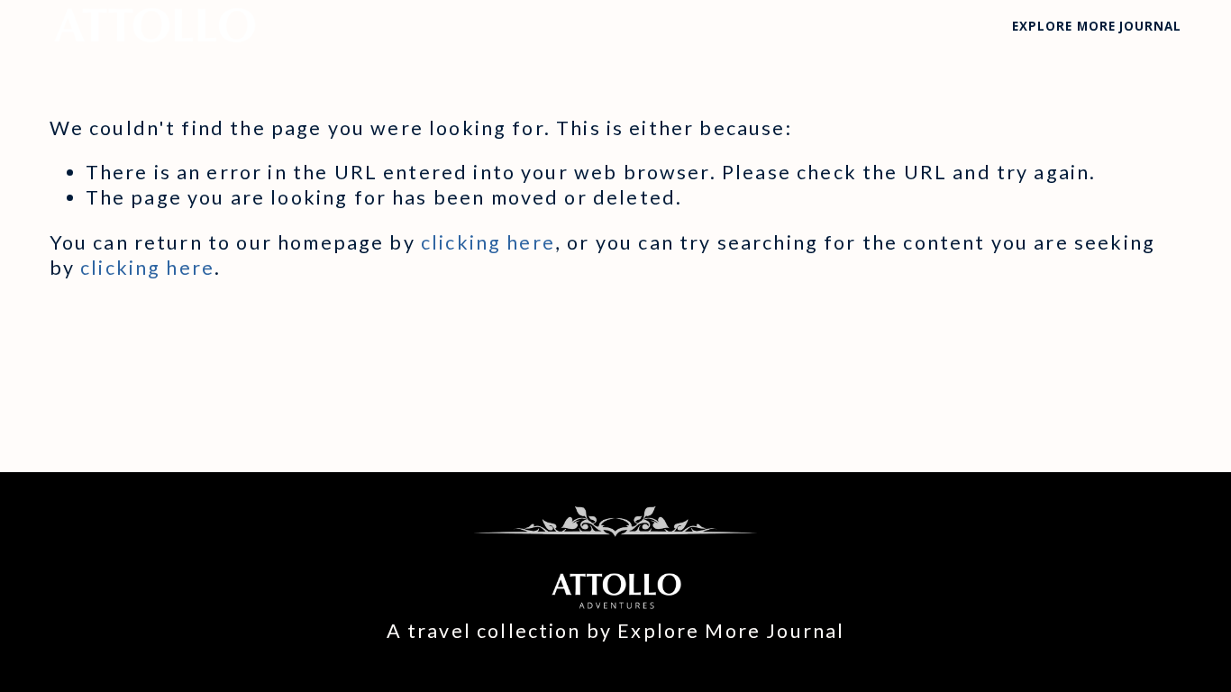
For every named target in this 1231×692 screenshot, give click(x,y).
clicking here (488, 242)
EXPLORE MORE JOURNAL (1096, 26)
